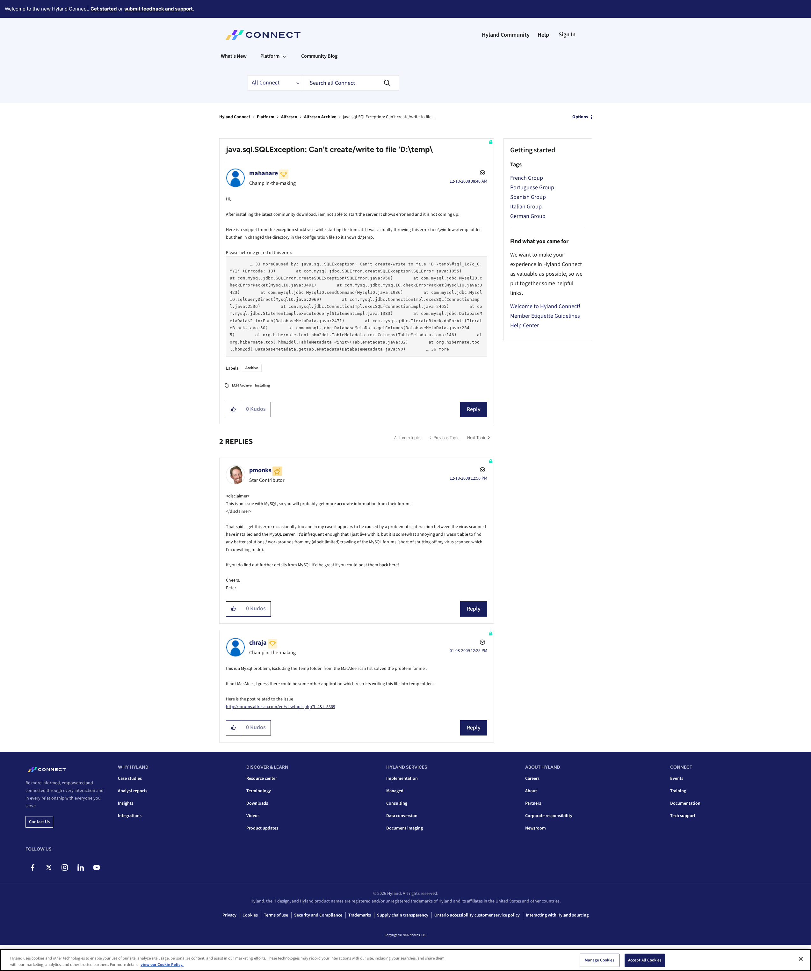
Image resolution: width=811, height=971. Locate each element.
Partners (533, 803)
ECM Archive (242, 385)
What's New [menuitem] (234, 56)
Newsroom (535, 828)
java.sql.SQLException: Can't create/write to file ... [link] (389, 117)
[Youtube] (96, 867)
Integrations (129, 816)
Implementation (402, 778)
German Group (528, 216)
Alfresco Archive (320, 117)
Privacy (229, 915)
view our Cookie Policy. (162, 964)
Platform (265, 117)
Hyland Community (506, 35)
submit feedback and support (158, 9)
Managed (394, 791)
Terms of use (276, 915)
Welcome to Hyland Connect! (545, 306)
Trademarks (359, 915)
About (531, 791)
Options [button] (580, 117)
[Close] (801, 959)
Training (678, 791)
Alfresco (289, 117)
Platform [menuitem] (269, 56)
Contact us (39, 822)
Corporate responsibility (548, 816)
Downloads (257, 803)
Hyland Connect (234, 117)
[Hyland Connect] (263, 35)
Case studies (130, 778)
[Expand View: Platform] (284, 56)
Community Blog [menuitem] (319, 56)
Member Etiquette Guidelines (545, 316)
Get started (104, 9)
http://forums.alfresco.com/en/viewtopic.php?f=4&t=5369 (280, 707)
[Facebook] (32, 867)
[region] (405, 960)
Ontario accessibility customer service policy (477, 915)
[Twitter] (48, 867)
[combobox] (351, 83)
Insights (125, 803)
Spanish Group (528, 197)
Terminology (258, 791)
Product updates (262, 828)
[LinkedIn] (80, 867)
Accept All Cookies (645, 960)
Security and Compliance (318, 915)
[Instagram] (64, 867)
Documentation (685, 803)
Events (676, 778)
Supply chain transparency (402, 915)
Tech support (682, 816)
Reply (474, 409)
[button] (233, 409)
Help (543, 35)
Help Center (524, 326)
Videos (252, 816)
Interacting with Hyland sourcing (557, 915)
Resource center (261, 778)
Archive (251, 368)
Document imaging (404, 828)
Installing (262, 385)
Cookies (250, 915)
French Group (526, 178)
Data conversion (401, 816)
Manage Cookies (600, 960)
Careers (532, 778)
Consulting (396, 803)
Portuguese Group (532, 188)
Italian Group (526, 207)
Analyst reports (132, 791)
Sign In (567, 35)
